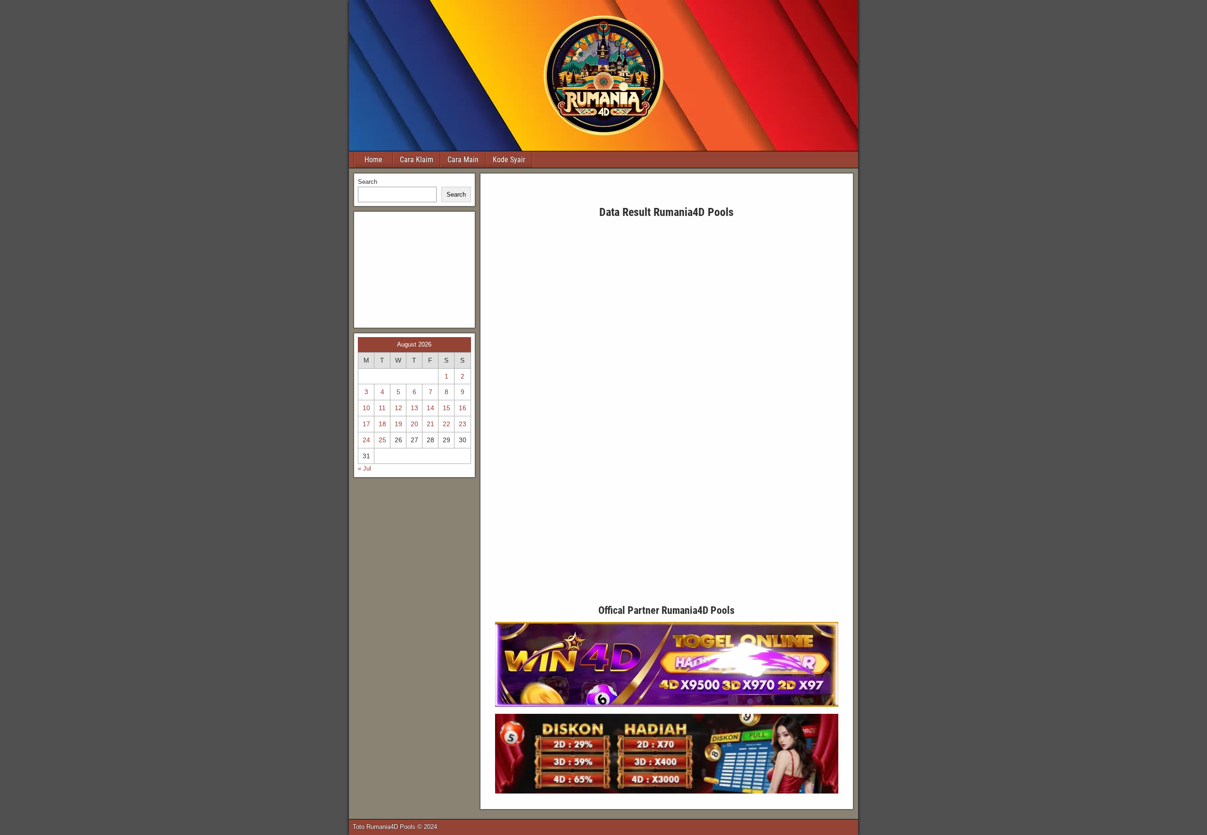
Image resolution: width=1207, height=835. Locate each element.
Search (367, 181)
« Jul (364, 468)
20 (414, 424)
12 (398, 408)
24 (366, 440)
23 (462, 424)
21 (430, 424)
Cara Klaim (416, 159)
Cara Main (463, 159)
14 (430, 408)
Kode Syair (509, 159)
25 (382, 440)
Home (373, 159)
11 (382, 408)
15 (446, 408)
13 (414, 408)
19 (398, 424)
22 (446, 424)
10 (366, 408)
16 (462, 408)
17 (366, 424)
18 (382, 424)
